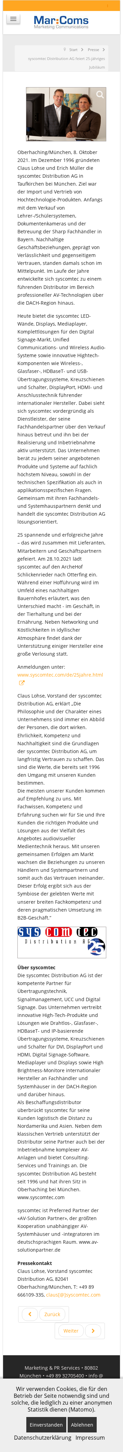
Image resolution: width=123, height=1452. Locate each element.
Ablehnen (82, 1424)
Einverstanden (46, 1424)
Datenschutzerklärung (42, 1437)
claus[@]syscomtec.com (73, 1294)
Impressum (90, 1437)
